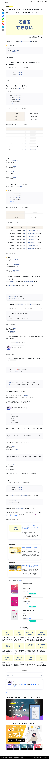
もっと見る (24, 670)
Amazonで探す (32, 593)
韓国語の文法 (9, 6)
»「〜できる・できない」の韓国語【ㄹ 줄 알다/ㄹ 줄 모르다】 (19, 286)
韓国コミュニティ (24, 684)
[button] (41, 675)
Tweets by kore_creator (11, 692)
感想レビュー (29, 591)
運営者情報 (15, 757)
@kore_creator (33, 684)
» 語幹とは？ (11, 103)
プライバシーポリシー (4, 757)
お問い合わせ (20, 757)
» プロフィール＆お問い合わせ (18, 686)
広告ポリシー (11, 757)
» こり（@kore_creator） (12, 515)
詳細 (20, 580)
